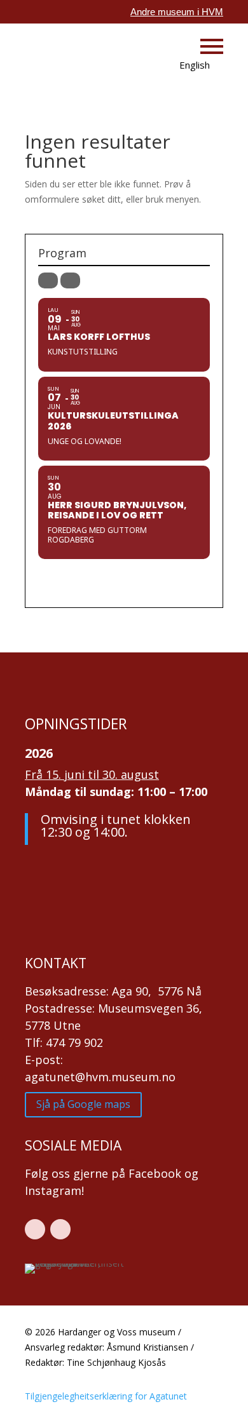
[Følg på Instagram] (60, 1229)
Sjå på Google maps (83, 1104)
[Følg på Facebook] (35, 1229)
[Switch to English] (185, 65)
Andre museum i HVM (176, 11)
